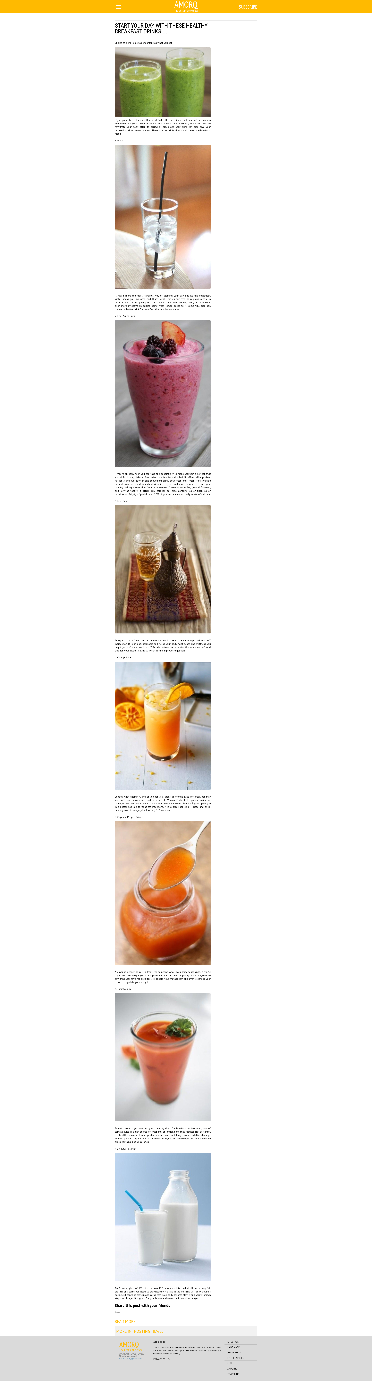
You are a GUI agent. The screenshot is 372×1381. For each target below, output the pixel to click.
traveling (233, 1374)
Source (117, 1312)
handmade (233, 1347)
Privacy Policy (161, 1359)
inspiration (234, 1352)
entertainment (236, 1358)
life (229, 1363)
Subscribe (248, 7)
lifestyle (233, 1342)
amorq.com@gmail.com (130, 1358)
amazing (232, 1368)
